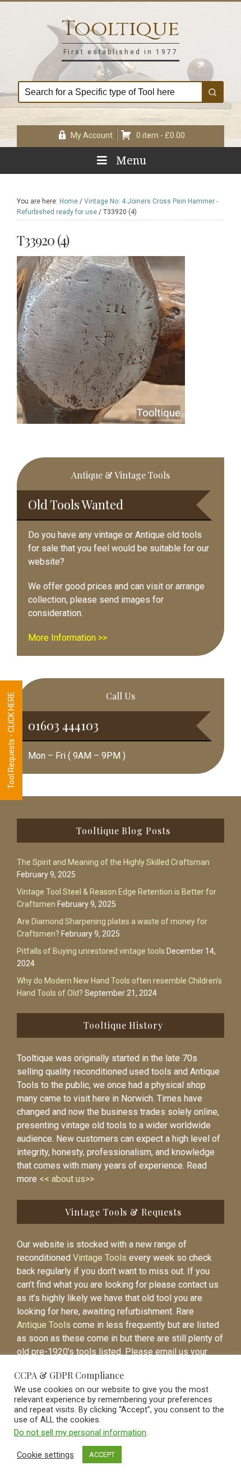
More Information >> (67, 637)
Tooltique (120, 29)
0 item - (160, 135)
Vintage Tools (100, 1257)
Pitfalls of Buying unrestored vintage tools (91, 951)
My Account (92, 135)
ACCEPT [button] (102, 1454)
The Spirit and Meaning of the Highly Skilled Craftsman (113, 862)
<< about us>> (66, 1179)
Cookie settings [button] (45, 1455)
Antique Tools (44, 1325)
